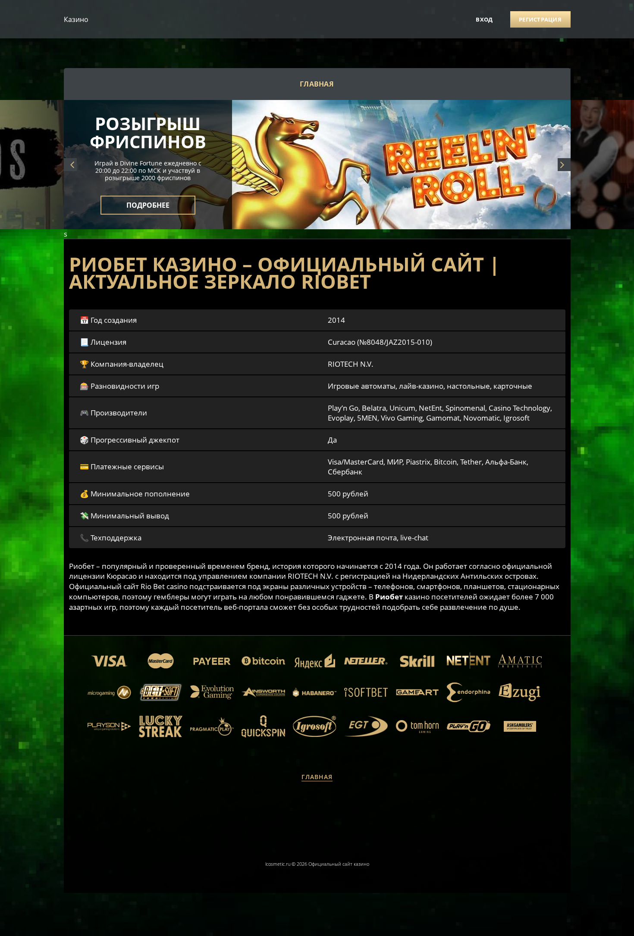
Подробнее (147, 200)
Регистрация (540, 19)
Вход (484, 19)
